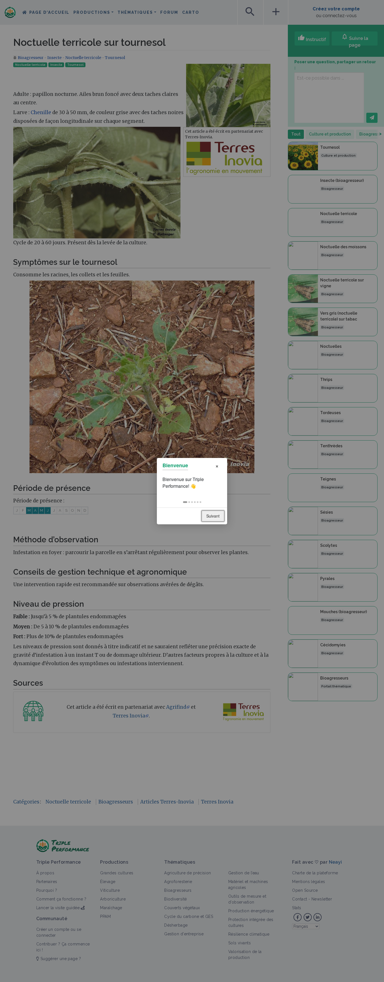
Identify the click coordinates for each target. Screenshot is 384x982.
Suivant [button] (213, 516)
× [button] (217, 465)
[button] (185, 502)
